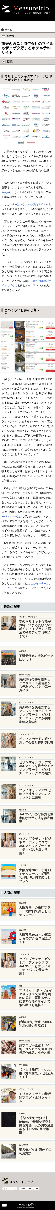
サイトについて (10, 1189)
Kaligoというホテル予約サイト (27, 204)
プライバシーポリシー (29, 1189)
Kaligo (5, 192)
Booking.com (9, 516)
